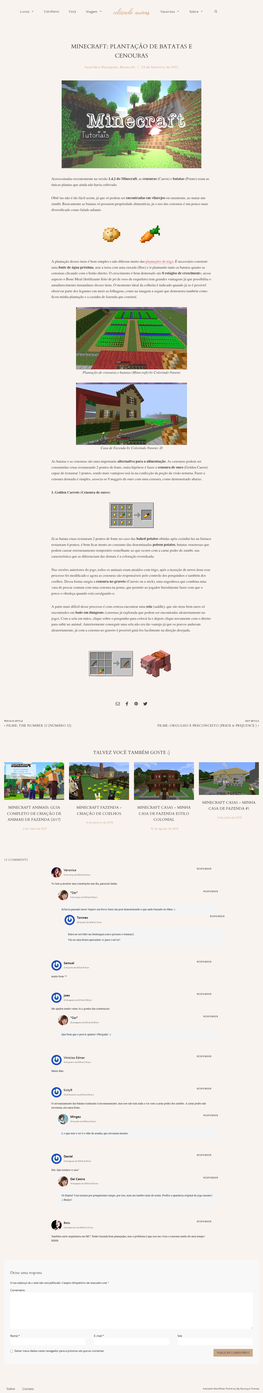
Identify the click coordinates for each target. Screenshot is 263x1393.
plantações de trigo (159, 261)
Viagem (92, 12)
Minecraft (127, 67)
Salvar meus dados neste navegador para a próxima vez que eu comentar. (59, 1351)
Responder (204, 869)
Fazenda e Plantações (101, 67)
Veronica (70, 870)
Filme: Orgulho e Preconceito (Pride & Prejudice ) (207, 725)
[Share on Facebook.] (127, 704)
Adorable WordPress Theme (218, 1388)
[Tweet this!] (145, 704)
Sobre (194, 12)
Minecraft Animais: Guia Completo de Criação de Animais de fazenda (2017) (34, 813)
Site (180, 1336)
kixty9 (68, 1090)
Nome (15, 1336)
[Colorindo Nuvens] (131, 11)
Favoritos (168, 12)
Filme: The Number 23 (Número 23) (38, 725)
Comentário (17, 1290)
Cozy (72, 11)
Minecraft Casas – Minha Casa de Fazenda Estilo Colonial (164, 813)
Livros (25, 12)
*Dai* (74, 893)
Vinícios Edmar (74, 1058)
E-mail (99, 1336)
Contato (28, 1389)
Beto (67, 1223)
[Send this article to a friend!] (118, 704)
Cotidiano (51, 11)
